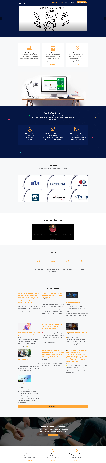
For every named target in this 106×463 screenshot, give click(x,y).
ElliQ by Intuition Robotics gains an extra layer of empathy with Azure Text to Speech (52, 294)
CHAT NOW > (29, 459)
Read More (29, 142)
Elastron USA (35, 185)
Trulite (82, 198)
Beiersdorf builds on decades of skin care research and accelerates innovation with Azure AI (52, 325)
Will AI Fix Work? (23, 358)
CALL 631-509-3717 (53, 459)
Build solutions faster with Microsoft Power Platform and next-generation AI (29, 333)
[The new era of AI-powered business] (72, 325)
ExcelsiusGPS (59, 185)
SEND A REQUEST (76, 459)
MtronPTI (59, 198)
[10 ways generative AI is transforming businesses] (72, 294)
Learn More (29, 62)
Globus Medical (82, 185)
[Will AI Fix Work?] (24, 352)
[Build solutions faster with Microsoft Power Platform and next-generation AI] (24, 325)
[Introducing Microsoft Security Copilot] (24, 377)
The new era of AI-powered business (76, 331)
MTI (35, 198)
